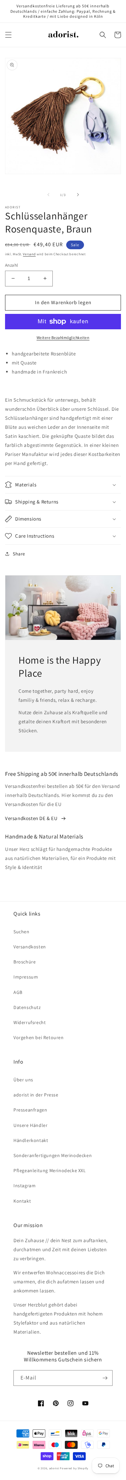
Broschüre (24, 962)
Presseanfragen (30, 1110)
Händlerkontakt (30, 1140)
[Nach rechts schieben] (78, 194)
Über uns (23, 1080)
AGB (18, 992)
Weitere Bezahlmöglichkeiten (63, 337)
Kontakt (22, 1201)
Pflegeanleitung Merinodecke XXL (49, 1170)
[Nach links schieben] (48, 194)
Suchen (21, 932)
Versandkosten (29, 947)
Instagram (24, 1186)
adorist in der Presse (35, 1095)
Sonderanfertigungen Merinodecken (52, 1155)
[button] (8, 34)
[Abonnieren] (104, 1378)
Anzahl (11, 265)
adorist (54, 1468)
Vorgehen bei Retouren (38, 1037)
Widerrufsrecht (29, 1022)
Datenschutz (27, 1007)
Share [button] (19, 554)
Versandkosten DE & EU (31, 818)
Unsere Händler (30, 1125)
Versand (29, 254)
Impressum (25, 977)
